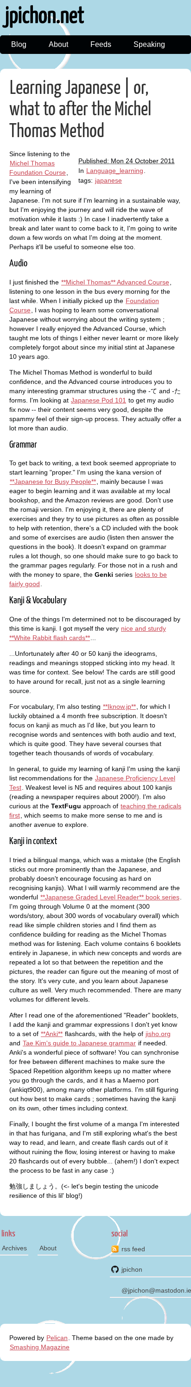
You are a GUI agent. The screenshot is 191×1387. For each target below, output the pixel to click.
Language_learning (114, 170)
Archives (14, 1248)
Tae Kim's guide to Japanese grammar (79, 1043)
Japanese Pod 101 (98, 400)
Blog (18, 44)
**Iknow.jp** (119, 706)
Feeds (100, 44)
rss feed (133, 1249)
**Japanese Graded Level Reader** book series (109, 897)
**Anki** (52, 1033)
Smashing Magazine (40, 1347)
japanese (108, 180)
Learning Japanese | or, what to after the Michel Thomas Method (80, 109)
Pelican (57, 1337)
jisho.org (158, 1033)
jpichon (131, 1269)
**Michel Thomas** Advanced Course (115, 282)
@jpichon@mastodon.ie (156, 1290)
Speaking (149, 44)
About (58, 44)
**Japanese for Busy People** (53, 481)
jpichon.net (44, 16)
